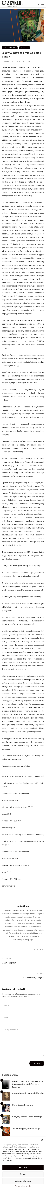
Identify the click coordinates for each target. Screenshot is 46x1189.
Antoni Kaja (6, 61)
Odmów (23, 1174)
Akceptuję (23, 1167)
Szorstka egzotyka (33, 977)
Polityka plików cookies (23, 1186)
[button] (42, 1140)
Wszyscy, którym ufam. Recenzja (27, 1116)
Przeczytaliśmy (9, 48)
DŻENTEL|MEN (9, 962)
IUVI (16, 800)
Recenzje (24, 48)
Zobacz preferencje (23, 1181)
